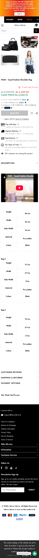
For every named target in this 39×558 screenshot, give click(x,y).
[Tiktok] (16, 468)
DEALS (29, 19)
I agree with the (9, 119)
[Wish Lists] (31, 113)
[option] (10, 51)
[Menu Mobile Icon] (2, 25)
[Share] (36, 113)
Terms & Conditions (22, 119)
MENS (20, 19)
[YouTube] (11, 468)
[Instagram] (6, 468)
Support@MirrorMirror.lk (12, 415)
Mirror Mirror (20, 25)
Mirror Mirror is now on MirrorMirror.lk (19, 509)
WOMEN (9, 19)
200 (6, 153)
